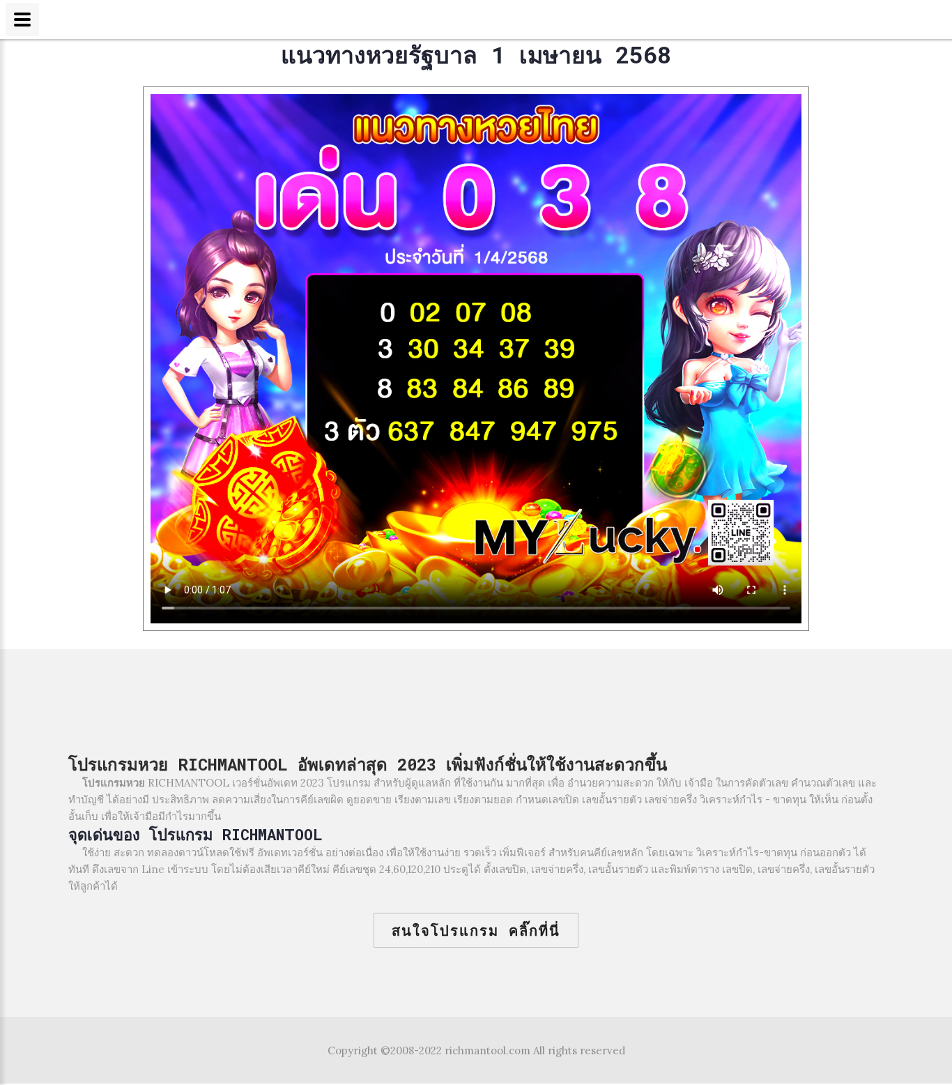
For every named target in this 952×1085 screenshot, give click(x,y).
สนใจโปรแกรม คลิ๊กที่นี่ (476, 930)
